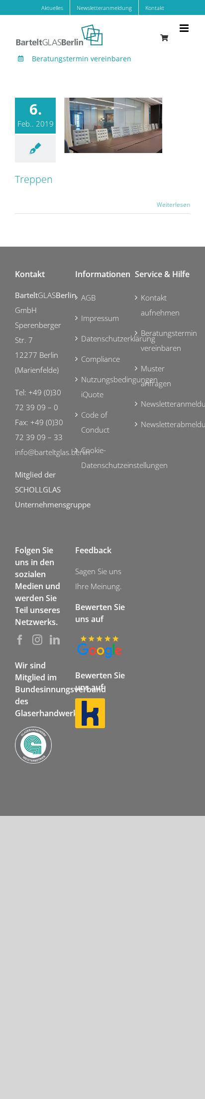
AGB (88, 298)
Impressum (100, 318)
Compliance (100, 359)
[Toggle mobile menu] (185, 28)
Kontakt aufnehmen (160, 305)
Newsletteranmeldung (163, 404)
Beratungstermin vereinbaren (81, 58)
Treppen (34, 179)
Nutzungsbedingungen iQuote (103, 386)
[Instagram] (37, 640)
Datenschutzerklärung (103, 338)
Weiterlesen (173, 204)
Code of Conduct (95, 422)
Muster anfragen (156, 375)
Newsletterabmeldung (163, 424)
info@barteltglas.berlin (52, 452)
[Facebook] (20, 640)
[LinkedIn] (55, 640)
